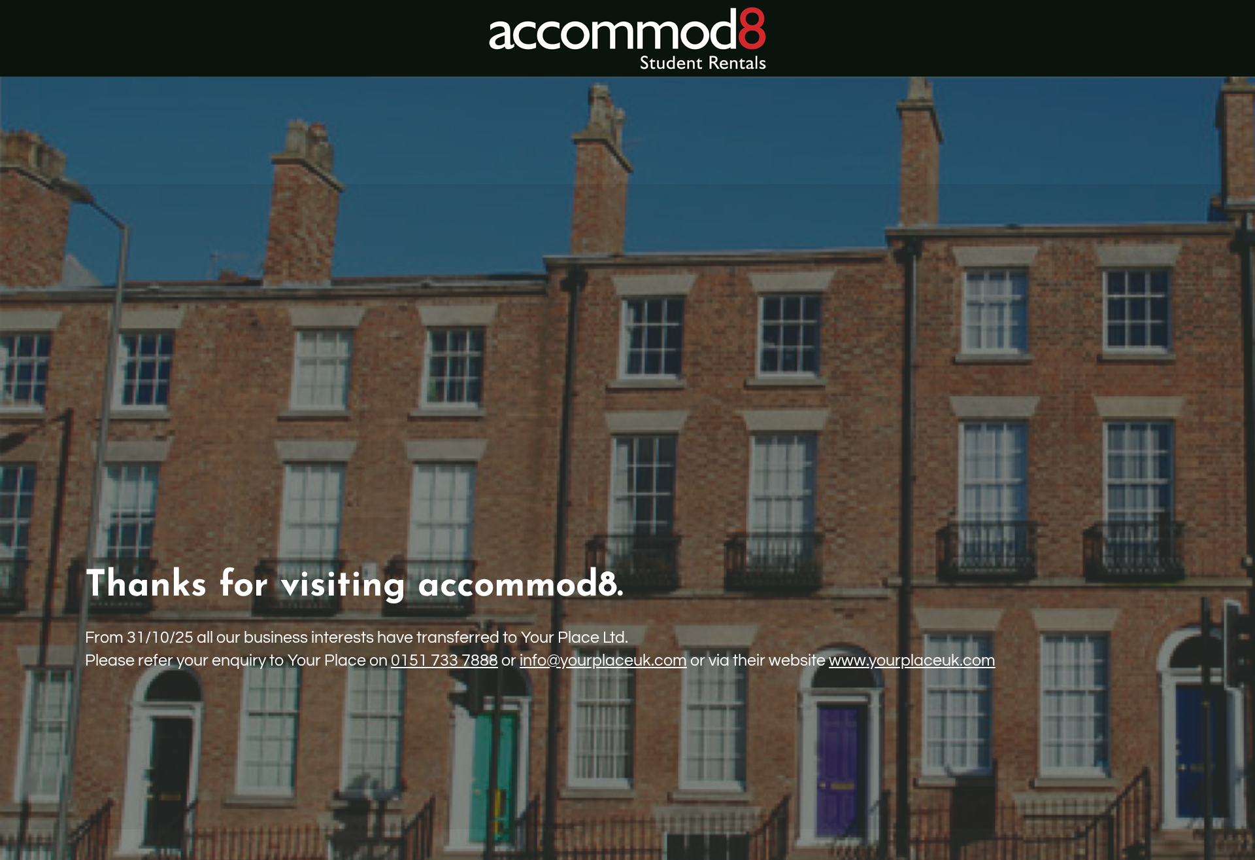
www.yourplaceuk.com (912, 660)
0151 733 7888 (444, 660)
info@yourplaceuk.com (603, 660)
